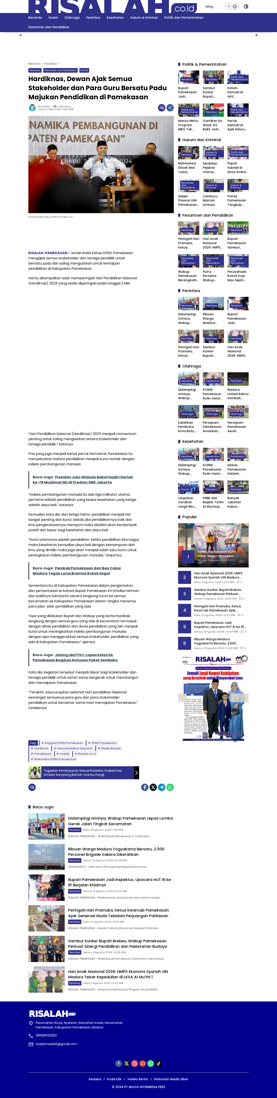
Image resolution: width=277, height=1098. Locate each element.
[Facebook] (144, 787)
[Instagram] (134, 1063)
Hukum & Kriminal (211, 154)
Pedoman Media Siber (171, 1079)
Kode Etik (114, 1079)
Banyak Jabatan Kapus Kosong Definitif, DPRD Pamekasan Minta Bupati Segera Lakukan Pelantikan (237, 502)
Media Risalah (111, 748)
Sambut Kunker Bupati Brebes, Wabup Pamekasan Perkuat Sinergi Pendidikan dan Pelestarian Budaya (117, 943)
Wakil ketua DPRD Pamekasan (55, 759)
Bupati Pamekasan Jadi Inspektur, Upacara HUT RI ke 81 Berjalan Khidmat (188, 92)
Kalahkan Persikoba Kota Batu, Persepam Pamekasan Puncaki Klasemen (187, 427)
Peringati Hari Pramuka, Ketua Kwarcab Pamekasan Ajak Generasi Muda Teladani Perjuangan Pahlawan (118, 912)
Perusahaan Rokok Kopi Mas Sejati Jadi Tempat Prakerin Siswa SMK (237, 276)
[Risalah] (112, 6)
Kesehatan (212, 381)
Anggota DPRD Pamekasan (64, 743)
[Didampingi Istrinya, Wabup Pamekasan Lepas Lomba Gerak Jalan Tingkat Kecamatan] (46, 826)
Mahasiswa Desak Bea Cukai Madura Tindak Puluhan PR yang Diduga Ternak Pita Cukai (188, 168)
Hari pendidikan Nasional (74, 748)
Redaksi (95, 1079)
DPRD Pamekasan (104, 743)
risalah (64, 754)
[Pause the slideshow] (235, 698)
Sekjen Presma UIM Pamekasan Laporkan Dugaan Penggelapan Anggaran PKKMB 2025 (188, 200)
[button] (234, 6)
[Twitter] (153, 787)
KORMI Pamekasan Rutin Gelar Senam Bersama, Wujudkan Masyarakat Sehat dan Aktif (212, 394)
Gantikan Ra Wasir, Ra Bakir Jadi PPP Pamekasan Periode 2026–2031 (212, 125)
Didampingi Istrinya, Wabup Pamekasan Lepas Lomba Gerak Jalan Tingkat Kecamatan (120, 820)
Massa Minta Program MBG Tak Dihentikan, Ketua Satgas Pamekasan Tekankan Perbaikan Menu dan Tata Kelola (188, 125)
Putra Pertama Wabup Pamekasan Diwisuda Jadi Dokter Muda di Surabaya (212, 276)
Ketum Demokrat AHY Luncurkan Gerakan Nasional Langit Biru (235, 92)
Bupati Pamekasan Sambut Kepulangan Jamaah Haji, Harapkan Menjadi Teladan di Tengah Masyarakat (237, 243)
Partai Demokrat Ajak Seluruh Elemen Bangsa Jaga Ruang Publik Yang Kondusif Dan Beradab (238, 125)
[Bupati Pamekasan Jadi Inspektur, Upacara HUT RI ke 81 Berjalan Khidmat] (46, 887)
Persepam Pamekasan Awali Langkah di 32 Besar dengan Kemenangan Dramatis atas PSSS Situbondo (238, 427)
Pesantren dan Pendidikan (60, 70)
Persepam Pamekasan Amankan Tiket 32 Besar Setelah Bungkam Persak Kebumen (212, 427)
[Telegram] (161, 787)
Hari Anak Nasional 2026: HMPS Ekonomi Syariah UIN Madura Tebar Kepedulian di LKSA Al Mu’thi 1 (118, 974)
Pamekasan (42, 754)
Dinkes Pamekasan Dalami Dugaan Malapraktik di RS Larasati (237, 469)
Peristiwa (34, 70)
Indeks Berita (137, 1079)
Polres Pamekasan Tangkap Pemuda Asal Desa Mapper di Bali (238, 200)
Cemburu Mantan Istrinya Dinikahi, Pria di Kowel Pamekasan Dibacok (212, 200)
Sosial (84, 70)
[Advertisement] (138, 46)
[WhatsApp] (170, 787)
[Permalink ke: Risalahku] (33, 108)
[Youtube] (142, 1063)
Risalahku (44, 106)
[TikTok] (158, 1063)
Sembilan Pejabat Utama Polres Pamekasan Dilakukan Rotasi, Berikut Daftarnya (212, 168)
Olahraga (187, 414)
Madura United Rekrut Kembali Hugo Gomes (238, 394)
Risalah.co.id (87, 754)
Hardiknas (41, 748)
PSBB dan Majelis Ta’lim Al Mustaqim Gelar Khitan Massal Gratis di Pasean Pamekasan (213, 502)
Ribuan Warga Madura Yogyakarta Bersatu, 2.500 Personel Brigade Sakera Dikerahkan (116, 851)
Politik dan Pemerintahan (239, 78)
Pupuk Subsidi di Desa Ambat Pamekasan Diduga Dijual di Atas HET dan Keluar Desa (237, 168)
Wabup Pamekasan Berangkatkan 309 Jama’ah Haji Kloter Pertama (188, 276)
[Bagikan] (170, 107)
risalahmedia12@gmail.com (56, 1044)
